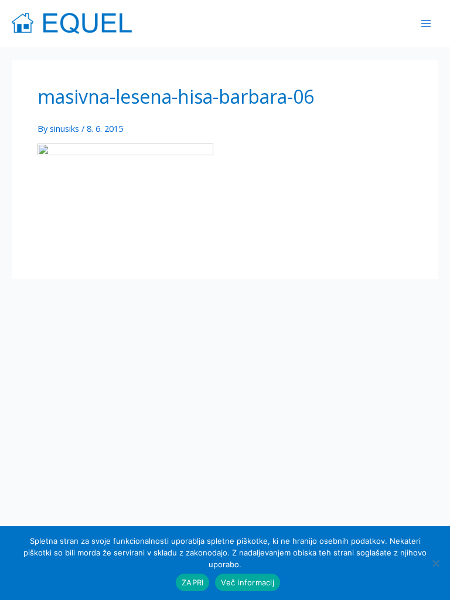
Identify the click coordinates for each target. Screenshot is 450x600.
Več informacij (247, 582)
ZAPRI (192, 582)
